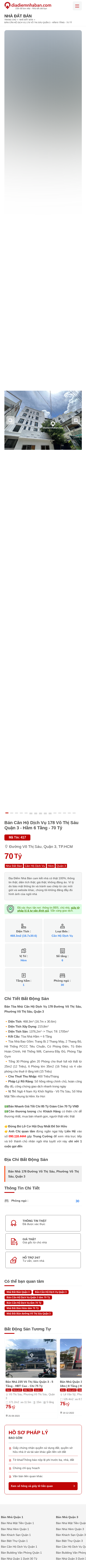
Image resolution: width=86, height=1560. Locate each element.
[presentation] (10, 420)
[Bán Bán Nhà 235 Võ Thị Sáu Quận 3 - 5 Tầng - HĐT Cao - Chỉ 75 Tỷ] (31, 1358)
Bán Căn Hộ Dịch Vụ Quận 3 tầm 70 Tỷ (28, 1297)
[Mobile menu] (77, 5)
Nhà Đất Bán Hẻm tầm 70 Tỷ (23, 1308)
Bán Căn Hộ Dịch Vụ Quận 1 (19, 1546)
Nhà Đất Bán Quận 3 (18, 1292)
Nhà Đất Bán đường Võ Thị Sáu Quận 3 (29, 1313)
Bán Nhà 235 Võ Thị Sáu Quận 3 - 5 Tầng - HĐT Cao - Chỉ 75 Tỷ (29, 1384)
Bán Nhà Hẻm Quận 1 (15, 1529)
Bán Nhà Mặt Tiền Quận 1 (17, 1523)
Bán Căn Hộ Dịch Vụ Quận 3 (51, 1292)
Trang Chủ (10, 20)
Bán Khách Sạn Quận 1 (16, 1534)
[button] (31, 813)
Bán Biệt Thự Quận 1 (14, 1540)
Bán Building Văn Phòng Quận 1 (21, 1552)
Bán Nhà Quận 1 (12, 1517)
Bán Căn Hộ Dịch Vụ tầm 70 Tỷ (24, 1302)
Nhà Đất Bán (26, 20)
